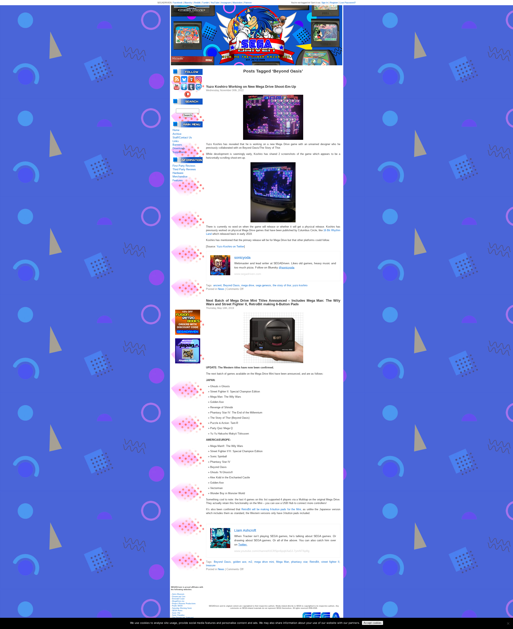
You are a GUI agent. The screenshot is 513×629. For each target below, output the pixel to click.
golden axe (239, 561)
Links (176, 141)
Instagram (226, 2)
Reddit (197, 2)
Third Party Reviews (184, 169)
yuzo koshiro (300, 285)
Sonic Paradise (178, 615)
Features (178, 180)
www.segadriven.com (247, 273)
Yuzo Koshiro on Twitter (230, 246)
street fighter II (330, 561)
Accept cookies (373, 622)
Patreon (248, 2)
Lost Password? (348, 2)
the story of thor (282, 285)
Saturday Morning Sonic (182, 608)
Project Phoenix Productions (184, 604)
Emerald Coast (178, 599)
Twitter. (242, 544)
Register (334, 2)
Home (176, 130)
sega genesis (263, 285)
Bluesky (188, 2)
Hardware (178, 172)
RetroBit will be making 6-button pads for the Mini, (271, 509)
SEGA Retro (177, 611)
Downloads (179, 148)
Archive (177, 133)
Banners (177, 144)
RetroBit (314, 561)
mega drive (247, 285)
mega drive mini (264, 561)
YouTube (215, 2)
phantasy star (299, 561)
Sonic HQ (176, 613)
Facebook (178, 2)
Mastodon (237, 2)
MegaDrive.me (178, 601)
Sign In (324, 2)
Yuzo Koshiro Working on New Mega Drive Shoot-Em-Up (251, 87)
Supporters (179, 152)
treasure (210, 565)
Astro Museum (178, 594)
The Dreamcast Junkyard (182, 618)
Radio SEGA (177, 606)
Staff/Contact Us (182, 137)
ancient (217, 285)
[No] (508, 623)
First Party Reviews (184, 165)
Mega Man (282, 561)
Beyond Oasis (231, 285)
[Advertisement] (188, 246)
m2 (250, 561)
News (221, 288)
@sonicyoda (286, 267)
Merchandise (180, 176)
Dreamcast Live (178, 597)
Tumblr (205, 2)
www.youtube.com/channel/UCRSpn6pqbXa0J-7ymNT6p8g (271, 550)
